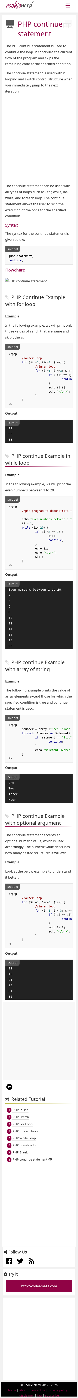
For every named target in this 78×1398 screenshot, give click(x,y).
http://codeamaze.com (39, 1286)
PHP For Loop (22, 1124)
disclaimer (26, 1395)
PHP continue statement (30, 1159)
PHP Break (20, 1152)
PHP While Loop (24, 1138)
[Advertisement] (39, 138)
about (23, 1390)
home (12, 1390)
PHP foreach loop (25, 1131)
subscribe (52, 1395)
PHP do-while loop (26, 1145)
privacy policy (57, 1390)
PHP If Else (20, 1110)
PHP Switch (21, 1117)
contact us (38, 1390)
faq (39, 1395)
